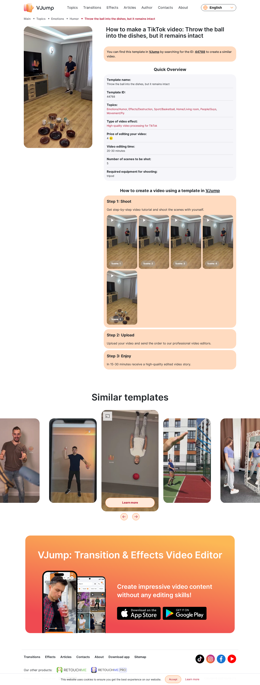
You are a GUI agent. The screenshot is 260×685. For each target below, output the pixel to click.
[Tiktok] (199, 659)
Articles (130, 8)
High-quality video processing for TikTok (132, 125)
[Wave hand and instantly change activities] (59, 602)
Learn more (73, 494)
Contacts (165, 8)
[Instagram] (210, 659)
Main (27, 19)
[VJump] (39, 7)
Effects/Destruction (140, 109)
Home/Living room (187, 109)
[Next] (136, 516)
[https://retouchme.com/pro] (109, 670)
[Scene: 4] (218, 242)
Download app (119, 657)
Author (146, 8)
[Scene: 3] (186, 242)
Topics (72, 8)
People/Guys (208, 109)
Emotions (57, 19)
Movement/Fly (115, 113)
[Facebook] (221, 659)
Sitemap (140, 657)
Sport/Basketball (164, 109)
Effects (112, 8)
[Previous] (124, 516)
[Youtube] (231, 659)
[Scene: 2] (154, 242)
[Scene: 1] (122, 242)
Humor (74, 19)
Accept (173, 679)
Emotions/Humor (117, 109)
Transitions (92, 8)
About (183, 8)
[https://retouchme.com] (71, 670)
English (216, 8)
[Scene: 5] (122, 297)
